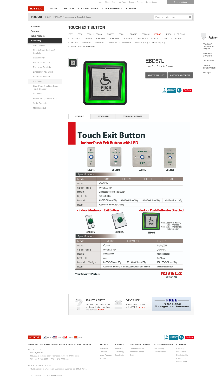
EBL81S (74, 42)
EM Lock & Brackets (42, 67)
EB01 (70, 34)
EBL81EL (154, 38)
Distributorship (182, 355)
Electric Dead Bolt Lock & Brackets (44, 51)
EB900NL (146, 34)
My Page (122, 2)
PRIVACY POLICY (59, 344)
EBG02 (169, 34)
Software (35, 31)
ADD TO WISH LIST (156, 75)
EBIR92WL (101, 38)
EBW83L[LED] (141, 42)
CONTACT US (75, 344)
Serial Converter (40, 103)
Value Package (38, 36)
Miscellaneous (39, 108)
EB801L (122, 34)
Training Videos (160, 352)
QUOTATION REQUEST (180, 75)
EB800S (110, 34)
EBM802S (99, 42)
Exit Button (38, 81)
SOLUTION (69, 8)
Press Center (151, 2)
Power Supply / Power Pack (45, 98)
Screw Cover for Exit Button (83, 46)
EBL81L (166, 38)
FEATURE (79, 116)
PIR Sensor (38, 94)
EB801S (133, 34)
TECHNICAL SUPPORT (132, 116)
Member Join (110, 2)
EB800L (99, 34)
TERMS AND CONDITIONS (39, 344)
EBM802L (86, 42)
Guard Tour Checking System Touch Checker (46, 87)
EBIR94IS (141, 38)
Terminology (119, 352)
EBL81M (178, 38)
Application (119, 348)
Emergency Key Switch (43, 72)
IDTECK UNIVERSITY (112, 8)
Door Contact (39, 45)
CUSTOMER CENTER (88, 8)
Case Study (119, 355)
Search (190, 17)
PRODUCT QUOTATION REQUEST (208, 46)
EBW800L (113, 42)
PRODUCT (54, 8)
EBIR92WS (115, 38)
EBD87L (158, 34)
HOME (48, 17)
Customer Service (137, 348)
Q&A (132, 355)
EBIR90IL (181, 34)
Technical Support (136, 2)
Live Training (159, 348)
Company (180, 348)
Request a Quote (180, 2)
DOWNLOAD (103, 116)
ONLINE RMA (208, 61)
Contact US (180, 358)
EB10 (80, 34)
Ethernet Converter (41, 77)
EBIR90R (88, 38)
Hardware (35, 26)
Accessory (69, 17)
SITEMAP (87, 344)
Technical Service (137, 352)
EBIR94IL (128, 38)
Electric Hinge (39, 58)
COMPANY (131, 8)
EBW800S (126, 42)
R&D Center (181, 352)
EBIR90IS (75, 38)
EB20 (89, 34)
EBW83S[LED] (158, 42)
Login (100, 2)
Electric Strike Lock (41, 62)
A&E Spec (207, 73)
